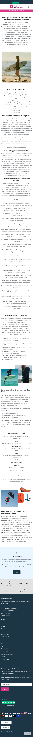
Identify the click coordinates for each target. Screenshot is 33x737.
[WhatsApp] (6, 619)
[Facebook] (1, 619)
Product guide (5, 636)
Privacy (3, 656)
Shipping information (7, 649)
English (5, 727)
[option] (16, 67)
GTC (2, 646)
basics (5, 530)
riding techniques (14, 530)
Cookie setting (5, 659)
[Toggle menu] (1, 6)
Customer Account (6, 634)
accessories (24, 522)
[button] (14, 80)
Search (3, 629)
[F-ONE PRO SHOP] (16, 7)
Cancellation (4, 651)
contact (16, 572)
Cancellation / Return (7, 654)
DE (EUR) (5, 722)
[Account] (28, 6)
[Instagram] (4, 619)
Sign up (5, 689)
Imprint (3, 662)
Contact (3, 631)
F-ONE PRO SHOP (9, 731)
